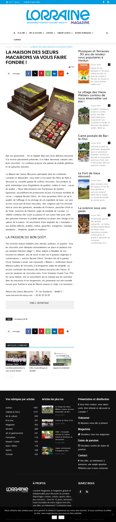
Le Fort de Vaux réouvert (89, 175)
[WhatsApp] (48, 73)
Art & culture (35, 33)
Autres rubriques (83, 33)
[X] (35, 73)
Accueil (8, 47)
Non (61, 517)
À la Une (21, 33)
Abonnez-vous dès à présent (94, 423)
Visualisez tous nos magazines (94, 434)
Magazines (84, 429)
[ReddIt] (61, 73)
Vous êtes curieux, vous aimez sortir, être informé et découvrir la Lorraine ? (94, 408)
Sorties (49, 33)
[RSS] (108, 2)
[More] (68, 73)
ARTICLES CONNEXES (17, 345)
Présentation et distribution (93, 399)
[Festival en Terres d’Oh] (47, 423)
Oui (54, 517)
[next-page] (12, 376)
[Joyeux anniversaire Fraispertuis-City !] (47, 451)
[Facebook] (103, 2)
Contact (17, 40)
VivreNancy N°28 (20, 319)
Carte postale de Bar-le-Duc (93, 137)
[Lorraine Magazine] (58, 17)
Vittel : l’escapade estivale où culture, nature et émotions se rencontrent (63, 436)
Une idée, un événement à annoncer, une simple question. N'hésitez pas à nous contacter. (93, 464)
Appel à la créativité (61, 368)
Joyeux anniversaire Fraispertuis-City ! (62, 449)
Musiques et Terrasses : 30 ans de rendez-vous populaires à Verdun (93, 56)
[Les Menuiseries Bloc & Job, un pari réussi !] (16, 358)
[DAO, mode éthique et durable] (39, 358)
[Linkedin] (54, 73)
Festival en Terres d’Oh (64, 420)
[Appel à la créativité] (63, 358)
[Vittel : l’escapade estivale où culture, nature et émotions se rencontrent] (47, 435)
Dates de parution (88, 440)
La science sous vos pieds (92, 209)
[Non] (112, 514)
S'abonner (83, 418)
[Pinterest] (41, 73)
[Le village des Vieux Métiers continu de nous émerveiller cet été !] (47, 409)
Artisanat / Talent (21, 47)
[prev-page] (7, 376)
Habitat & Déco (64, 33)
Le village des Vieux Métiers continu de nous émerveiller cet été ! (92, 97)
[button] (107, 33)
